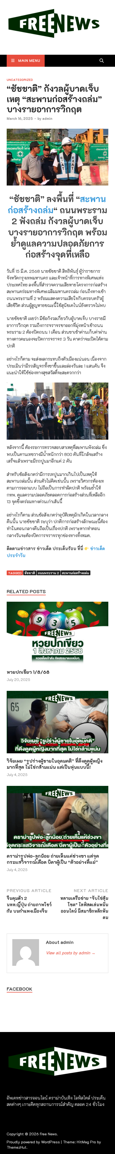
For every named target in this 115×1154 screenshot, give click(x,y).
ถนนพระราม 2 (48, 573)
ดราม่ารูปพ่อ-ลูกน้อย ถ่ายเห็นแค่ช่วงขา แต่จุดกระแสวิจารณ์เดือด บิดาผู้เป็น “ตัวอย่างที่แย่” (53, 859)
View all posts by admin (70, 952)
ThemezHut (16, 1147)
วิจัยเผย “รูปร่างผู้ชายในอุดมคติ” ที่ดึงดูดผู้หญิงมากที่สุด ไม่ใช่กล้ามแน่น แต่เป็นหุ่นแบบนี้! (54, 764)
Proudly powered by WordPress (33, 1141)
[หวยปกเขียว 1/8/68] (57, 634)
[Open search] (102, 61)
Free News (48, 1133)
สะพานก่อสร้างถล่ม (75, 573)
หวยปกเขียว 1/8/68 (28, 672)
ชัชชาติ (30, 573)
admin (47, 118)
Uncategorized (20, 80)
